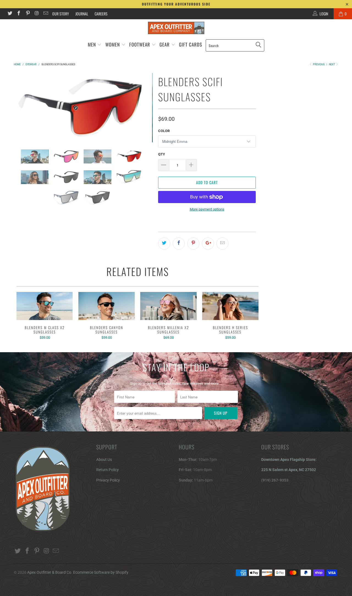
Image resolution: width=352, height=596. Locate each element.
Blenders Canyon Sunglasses (106, 306)
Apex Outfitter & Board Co (49, 572)
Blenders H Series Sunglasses (230, 306)
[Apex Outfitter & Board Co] (176, 28)
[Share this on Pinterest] (193, 243)
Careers (101, 14)
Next (332, 64)
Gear (165, 44)
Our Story (60, 14)
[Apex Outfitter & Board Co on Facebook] (18, 14)
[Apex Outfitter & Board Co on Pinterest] (27, 14)
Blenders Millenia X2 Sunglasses (168, 306)
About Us (104, 459)
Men (92, 44)
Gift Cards (190, 44)
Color (164, 131)
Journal (81, 14)
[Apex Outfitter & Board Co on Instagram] (36, 14)
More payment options (207, 209)
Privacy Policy (108, 480)
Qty (161, 154)
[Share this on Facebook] (179, 243)
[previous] (21, 108)
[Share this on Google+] (208, 243)
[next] (145, 108)
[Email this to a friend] (222, 243)
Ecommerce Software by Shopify (100, 572)
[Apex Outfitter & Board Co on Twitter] (9, 14)
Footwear (139, 44)
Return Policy (107, 469)
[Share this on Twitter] (164, 243)
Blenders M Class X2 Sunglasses (44, 306)
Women (112, 44)
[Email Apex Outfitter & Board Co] (45, 14)
